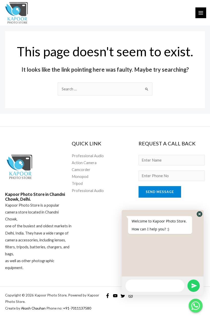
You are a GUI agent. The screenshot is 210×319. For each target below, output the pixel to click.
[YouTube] (115, 295)
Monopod (80, 176)
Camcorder (81, 169)
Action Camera (84, 163)
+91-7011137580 (77, 308)
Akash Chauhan (33, 308)
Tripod (77, 183)
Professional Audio (88, 156)
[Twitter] (123, 295)
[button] (199, 214)
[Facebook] (107, 295)
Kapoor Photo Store (22, 205)
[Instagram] (130, 295)
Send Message (160, 192)
